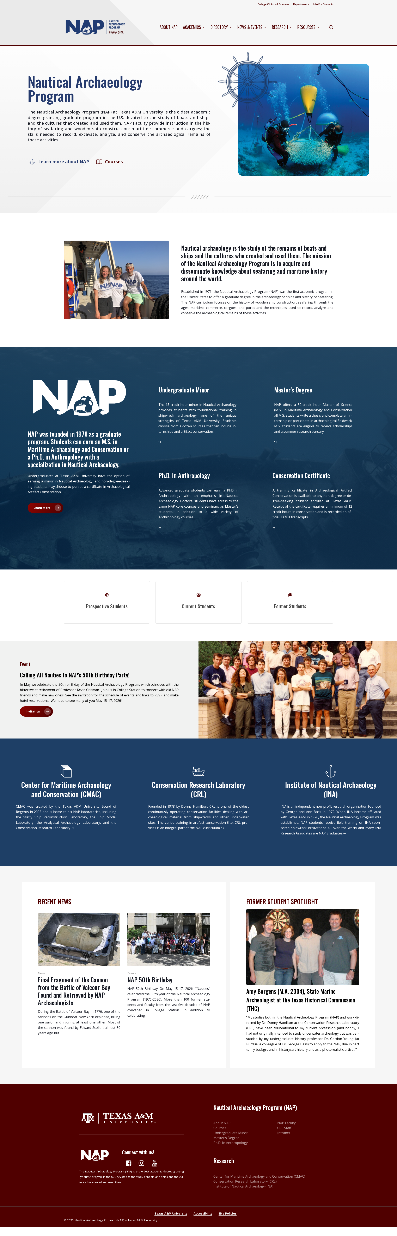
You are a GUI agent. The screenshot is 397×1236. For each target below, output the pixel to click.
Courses (219, 1128)
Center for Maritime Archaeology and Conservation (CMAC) (259, 1176)
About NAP (222, 1123)
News (41, 973)
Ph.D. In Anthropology (230, 1142)
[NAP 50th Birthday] (168, 965)
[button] (63, 161)
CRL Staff (284, 1128)
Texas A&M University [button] (170, 1213)
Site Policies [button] (228, 1213)
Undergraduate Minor (230, 1133)
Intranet (283, 1133)
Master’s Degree (226, 1138)
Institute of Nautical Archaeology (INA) (243, 1186)
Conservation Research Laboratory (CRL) (245, 1181)
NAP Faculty (286, 1123)
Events (131, 973)
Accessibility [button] (203, 1213)
